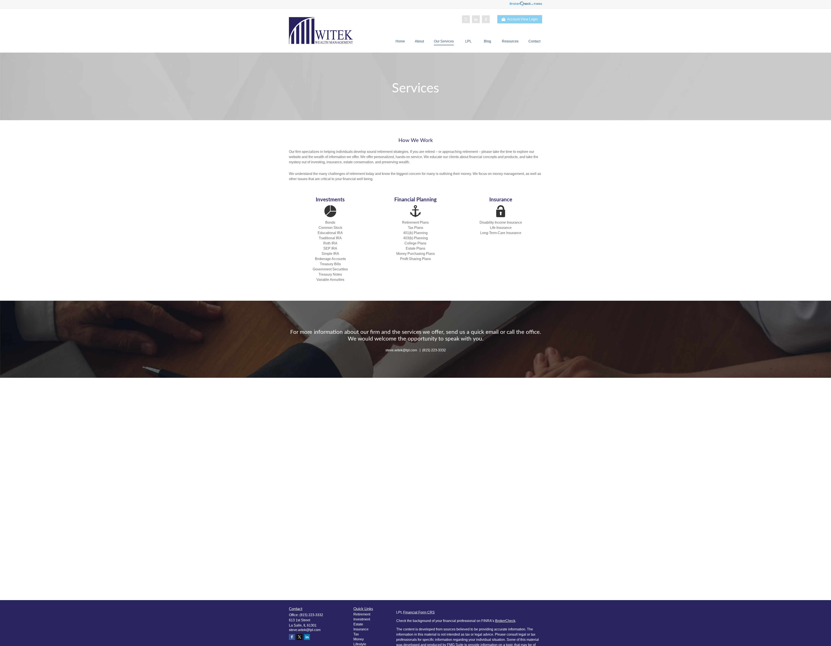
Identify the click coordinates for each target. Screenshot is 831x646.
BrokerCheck (505, 621)
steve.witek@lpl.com (304, 630)
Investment (361, 619)
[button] (400, 41)
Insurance (361, 629)
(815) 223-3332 (311, 615)
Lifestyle (359, 644)
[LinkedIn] (476, 19)
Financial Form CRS (419, 612)
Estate (358, 624)
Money (358, 639)
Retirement (361, 614)
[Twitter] (466, 19)
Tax (356, 634)
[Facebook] (486, 19)
